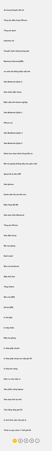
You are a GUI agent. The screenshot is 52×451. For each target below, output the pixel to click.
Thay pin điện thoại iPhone (15, 20)
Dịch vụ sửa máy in (12, 379)
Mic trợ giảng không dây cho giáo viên (20, 164)
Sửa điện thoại (10, 235)
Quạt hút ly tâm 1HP (12, 174)
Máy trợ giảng (10, 338)
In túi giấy (8, 317)
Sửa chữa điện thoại (12, 92)
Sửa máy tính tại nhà (13, 399)
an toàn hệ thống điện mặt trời (17, 71)
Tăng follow (9, 287)
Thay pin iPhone (11, 225)
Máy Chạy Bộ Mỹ (11, 205)
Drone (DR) (8, 307)
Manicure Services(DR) (13, 61)
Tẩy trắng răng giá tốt (13, 410)
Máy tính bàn (9, 277)
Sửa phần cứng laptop (13, 389)
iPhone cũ (8, 123)
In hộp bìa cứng (11, 369)
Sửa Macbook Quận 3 (13, 143)
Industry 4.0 (9, 41)
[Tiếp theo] (37, 441)
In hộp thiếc (9, 328)
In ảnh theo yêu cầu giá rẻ (15, 420)
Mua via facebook (11, 266)
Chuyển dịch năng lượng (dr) (16, 51)
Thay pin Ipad (10, 31)
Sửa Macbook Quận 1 (13, 112)
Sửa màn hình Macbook (14, 215)
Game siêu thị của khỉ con (15, 194)
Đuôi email (8, 256)
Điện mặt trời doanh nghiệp (16, 102)
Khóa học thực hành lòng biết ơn (18, 154)
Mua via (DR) (9, 297)
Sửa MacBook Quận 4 (13, 133)
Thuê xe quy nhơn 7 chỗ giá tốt (17, 430)
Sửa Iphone (9, 184)
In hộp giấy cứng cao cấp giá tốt (18, 358)
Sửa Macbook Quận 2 (13, 82)
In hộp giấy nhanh (12, 348)
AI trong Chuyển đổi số (14, 10)
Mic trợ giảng (9, 246)
